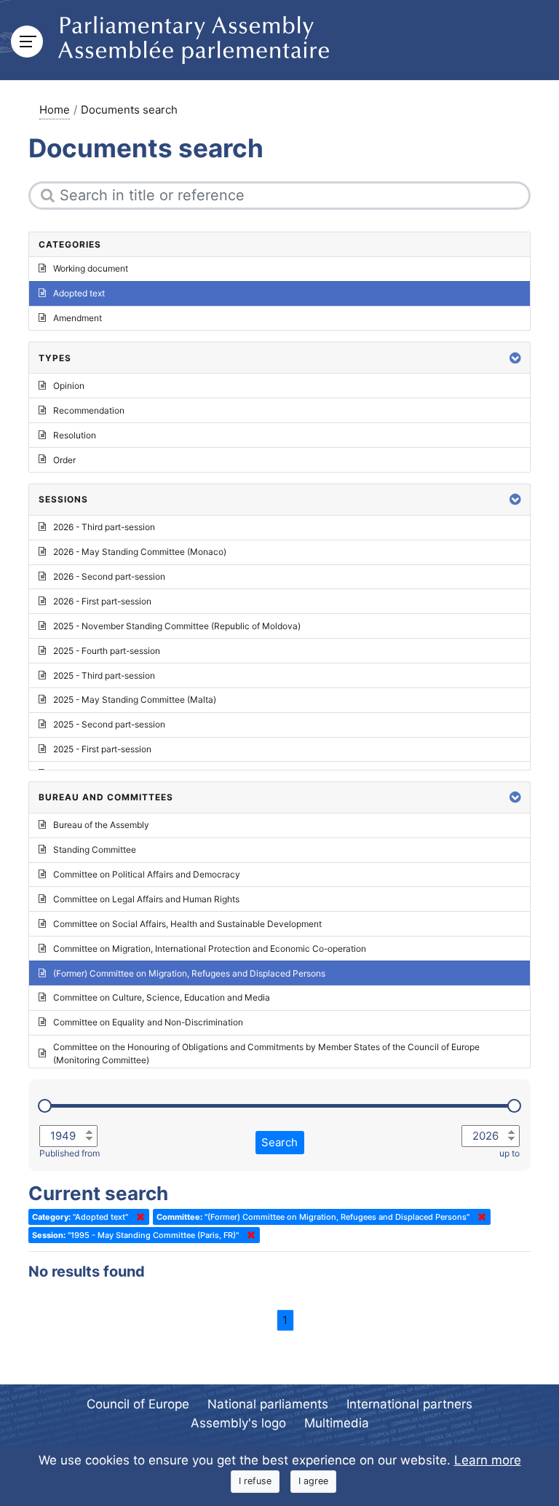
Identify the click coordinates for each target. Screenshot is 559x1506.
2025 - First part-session (102, 749)
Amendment (77, 317)
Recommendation (88, 410)
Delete (137, 1217)
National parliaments (267, 1404)
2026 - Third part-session (104, 526)
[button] (515, 358)
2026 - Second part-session (109, 576)
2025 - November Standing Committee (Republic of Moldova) (177, 625)
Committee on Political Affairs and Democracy (146, 874)
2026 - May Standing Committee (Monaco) (139, 551)
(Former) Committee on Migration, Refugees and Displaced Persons (189, 973)
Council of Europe (138, 1404)
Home (54, 110)
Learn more (487, 1460)
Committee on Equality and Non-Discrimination (148, 1022)
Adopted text (79, 293)
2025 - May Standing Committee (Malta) (134, 699)
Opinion (68, 385)
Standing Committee (94, 849)
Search (279, 1142)
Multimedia (336, 1423)
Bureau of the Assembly (101, 824)
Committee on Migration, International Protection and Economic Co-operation (209, 948)
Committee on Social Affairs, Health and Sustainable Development (187, 923)
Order (64, 459)
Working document (90, 268)
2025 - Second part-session (109, 724)
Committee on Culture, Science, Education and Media (161, 997)
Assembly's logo (238, 1423)
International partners (409, 1404)
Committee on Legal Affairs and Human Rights (146, 899)
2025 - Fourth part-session (106, 650)
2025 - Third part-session (104, 675)
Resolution (74, 435)
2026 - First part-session (102, 601)
